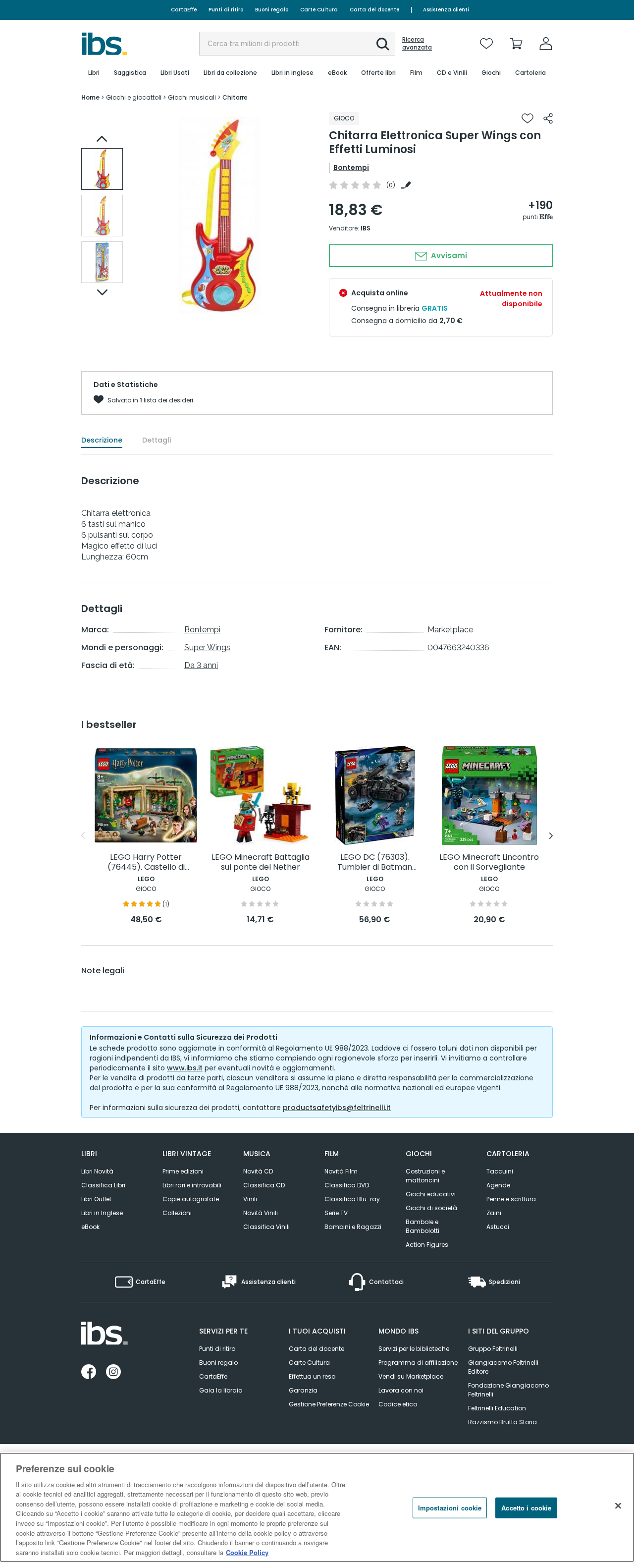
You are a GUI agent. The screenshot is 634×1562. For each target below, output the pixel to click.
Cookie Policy (247, 1552)
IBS (365, 228)
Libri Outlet (96, 1199)
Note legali (102, 970)
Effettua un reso (312, 1376)
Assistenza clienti (446, 9)
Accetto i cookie (526, 1507)
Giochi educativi (431, 1194)
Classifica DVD (346, 1185)
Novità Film (341, 1171)
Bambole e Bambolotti (422, 1226)
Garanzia (303, 1390)
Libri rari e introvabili (191, 1185)
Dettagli (156, 440)
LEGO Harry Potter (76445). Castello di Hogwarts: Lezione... (146, 862)
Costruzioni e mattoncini (425, 1175)
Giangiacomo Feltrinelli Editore (503, 1367)
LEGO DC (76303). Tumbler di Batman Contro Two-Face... (374, 862)
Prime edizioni (183, 1171)
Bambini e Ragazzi (352, 1227)
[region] (317, 1507)
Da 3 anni (201, 665)
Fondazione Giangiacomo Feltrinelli (508, 1389)
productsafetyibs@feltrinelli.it (337, 1108)
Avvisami (448, 255)
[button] (382, 44)
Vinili (250, 1199)
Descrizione (101, 440)
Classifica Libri (103, 1185)
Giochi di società (431, 1208)
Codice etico (397, 1404)
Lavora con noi (400, 1390)
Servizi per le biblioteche (413, 1348)
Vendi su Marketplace (410, 1376)
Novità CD (258, 1171)
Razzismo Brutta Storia (502, 1422)
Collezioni (177, 1213)
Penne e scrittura (511, 1199)
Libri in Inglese (102, 1213)
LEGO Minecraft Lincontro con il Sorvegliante (489, 862)
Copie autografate (190, 1199)
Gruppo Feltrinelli (493, 1348)
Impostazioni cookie (449, 1507)
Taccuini (499, 1171)
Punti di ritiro (226, 9)
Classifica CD (264, 1185)
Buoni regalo (271, 9)
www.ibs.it (185, 1068)
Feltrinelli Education (497, 1408)
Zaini (493, 1213)
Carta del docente (374, 9)
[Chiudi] (618, 1506)
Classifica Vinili (266, 1227)
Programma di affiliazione (418, 1362)
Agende (498, 1185)
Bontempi (351, 167)
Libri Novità (97, 1171)
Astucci (497, 1227)
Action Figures (427, 1244)
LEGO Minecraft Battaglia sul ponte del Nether (260, 862)
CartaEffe (184, 9)
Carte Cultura (319, 9)
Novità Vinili (260, 1213)
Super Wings (207, 647)
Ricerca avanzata (417, 44)
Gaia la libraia (221, 1390)
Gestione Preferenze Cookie (329, 1404)
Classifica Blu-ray (352, 1199)
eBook (90, 1227)
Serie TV (336, 1213)
